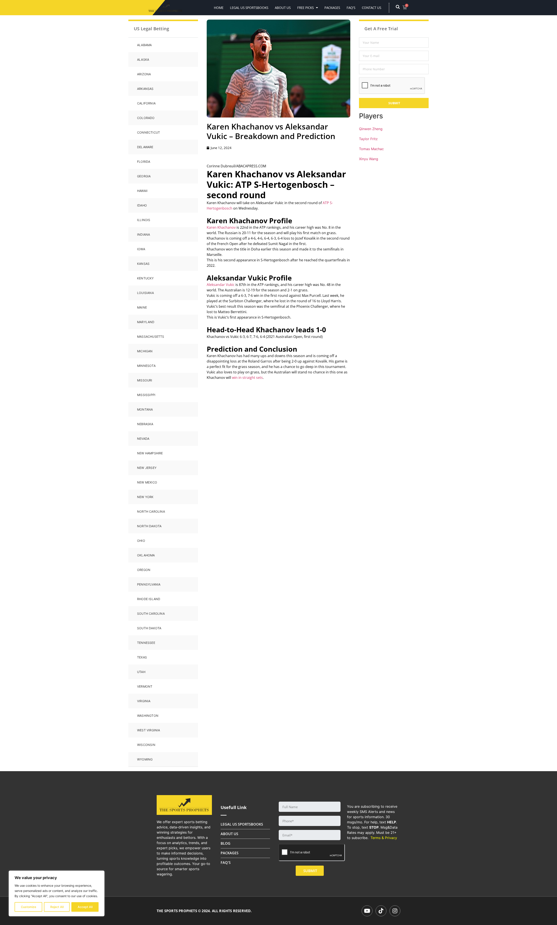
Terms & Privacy (384, 838)
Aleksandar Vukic (221, 284)
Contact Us (371, 7)
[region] (56, 893)
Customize (28, 907)
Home (218, 7)
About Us (283, 7)
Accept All (85, 907)
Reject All (57, 907)
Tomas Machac (371, 149)
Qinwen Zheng (371, 129)
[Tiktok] (381, 910)
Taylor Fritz (368, 139)
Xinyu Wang (368, 159)
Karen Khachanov (221, 227)
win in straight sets (247, 377)
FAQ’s (351, 7)
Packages (332, 7)
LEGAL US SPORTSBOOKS (249, 7)
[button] (400, 7)
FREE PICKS (305, 7)
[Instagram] (394, 910)
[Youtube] (367, 910)
